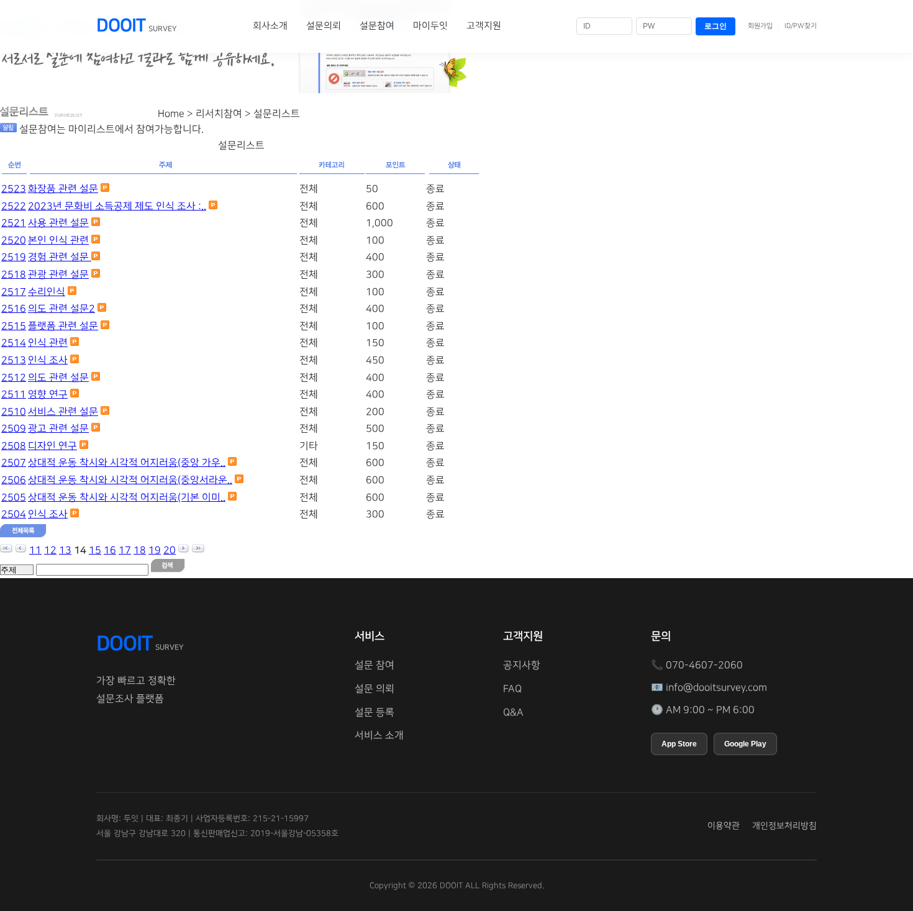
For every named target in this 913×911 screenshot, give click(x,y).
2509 (13, 428)
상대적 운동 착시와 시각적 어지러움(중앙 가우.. (126, 462)
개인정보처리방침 (784, 826)
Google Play (745, 744)
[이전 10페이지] (21, 550)
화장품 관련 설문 (63, 188)
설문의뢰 (323, 25)
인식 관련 (48, 342)
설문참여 (377, 25)
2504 (13, 514)
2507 (13, 462)
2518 (13, 274)
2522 (13, 206)
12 (50, 550)
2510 (13, 411)
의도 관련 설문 (58, 377)
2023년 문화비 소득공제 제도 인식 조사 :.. (117, 206)
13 (65, 550)
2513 (13, 360)
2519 (13, 257)
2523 (13, 188)
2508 (13, 445)
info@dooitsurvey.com (716, 687)
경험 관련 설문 (59, 257)
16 (110, 550)
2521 (13, 223)
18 (140, 550)
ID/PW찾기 (800, 26)
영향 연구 (48, 394)
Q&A (513, 712)
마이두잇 (430, 25)
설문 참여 (374, 665)
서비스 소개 (379, 735)
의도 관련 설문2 (61, 308)
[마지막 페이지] (198, 550)
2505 (13, 497)
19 (154, 550)
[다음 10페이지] (183, 550)
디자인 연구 (52, 445)
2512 (13, 377)
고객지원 (483, 25)
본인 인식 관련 (58, 240)
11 (35, 550)
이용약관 (723, 826)
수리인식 (46, 291)
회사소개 (270, 25)
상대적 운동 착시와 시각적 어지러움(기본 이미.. (126, 497)
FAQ (512, 688)
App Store (679, 744)
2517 (13, 291)
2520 (13, 240)
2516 (13, 308)
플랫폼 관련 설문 (63, 326)
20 (169, 550)
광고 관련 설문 (58, 428)
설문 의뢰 (374, 688)
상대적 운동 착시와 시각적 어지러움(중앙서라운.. (130, 480)
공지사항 (521, 665)
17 (125, 550)
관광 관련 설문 (58, 274)
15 (95, 550)
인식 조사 (48, 360)
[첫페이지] (6, 550)
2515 (13, 326)
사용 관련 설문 (58, 223)
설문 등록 (374, 712)
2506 (13, 480)
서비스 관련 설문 (63, 411)
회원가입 (760, 26)
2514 (13, 342)
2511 (13, 394)
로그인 (715, 26)
